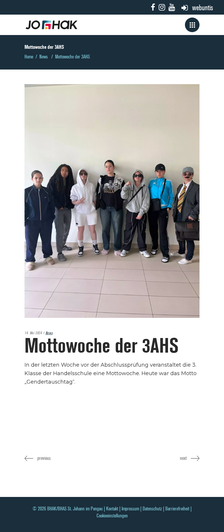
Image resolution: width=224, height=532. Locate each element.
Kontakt (112, 509)
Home (28, 57)
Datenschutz (152, 509)
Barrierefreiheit (177, 509)
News (43, 57)
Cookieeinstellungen (112, 516)
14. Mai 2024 (33, 333)
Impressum (130, 509)
